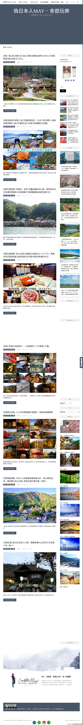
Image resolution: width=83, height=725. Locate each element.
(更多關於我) (69, 685)
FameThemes (77, 720)
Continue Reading (10, 110)
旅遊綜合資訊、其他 (57, 2)
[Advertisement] (41, 28)
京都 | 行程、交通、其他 (9, 126)
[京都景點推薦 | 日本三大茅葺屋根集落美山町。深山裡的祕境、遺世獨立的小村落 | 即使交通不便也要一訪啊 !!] (29, 505)
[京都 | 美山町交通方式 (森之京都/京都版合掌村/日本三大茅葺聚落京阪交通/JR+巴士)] (29, 83)
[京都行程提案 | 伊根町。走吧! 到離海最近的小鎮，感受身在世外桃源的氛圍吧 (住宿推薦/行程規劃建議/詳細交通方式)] (29, 216)
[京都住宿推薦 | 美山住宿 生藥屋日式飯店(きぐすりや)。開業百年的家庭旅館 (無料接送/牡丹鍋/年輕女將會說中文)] (29, 283)
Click (81, 362)
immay (18, 62)
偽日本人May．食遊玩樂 (42, 11)
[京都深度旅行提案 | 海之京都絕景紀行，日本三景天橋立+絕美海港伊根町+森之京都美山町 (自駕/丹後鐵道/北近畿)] (29, 150)
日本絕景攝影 (44, 2)
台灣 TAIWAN (23, 2)
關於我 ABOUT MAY (9, 2)
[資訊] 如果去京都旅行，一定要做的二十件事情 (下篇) (26, 346)
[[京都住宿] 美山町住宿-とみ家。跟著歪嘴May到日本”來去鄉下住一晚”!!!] (29, 572)
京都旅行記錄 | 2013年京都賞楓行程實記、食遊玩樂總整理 (28, 412)
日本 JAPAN (34, 2)
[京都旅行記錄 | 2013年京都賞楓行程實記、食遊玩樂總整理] (29, 438)
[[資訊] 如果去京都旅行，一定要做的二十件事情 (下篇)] (29, 373)
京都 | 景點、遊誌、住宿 (9, 62)
